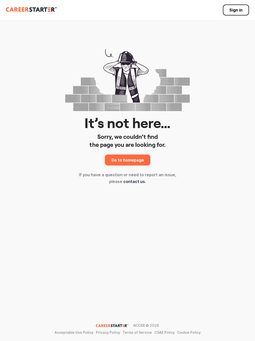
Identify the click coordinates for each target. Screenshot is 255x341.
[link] (31, 9)
